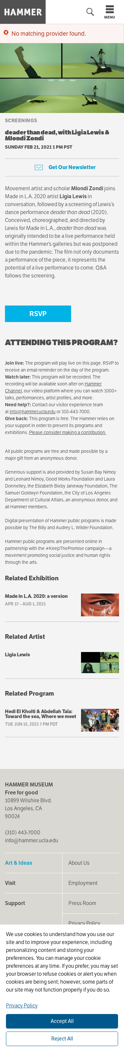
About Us (79, 862)
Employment (83, 883)
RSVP (38, 313)
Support (15, 903)
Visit (10, 883)
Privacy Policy (84, 923)
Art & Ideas (18, 862)
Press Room (82, 903)
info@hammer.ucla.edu (33, 412)
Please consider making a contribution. (67, 432)
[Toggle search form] (90, 12)
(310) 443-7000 (22, 832)
